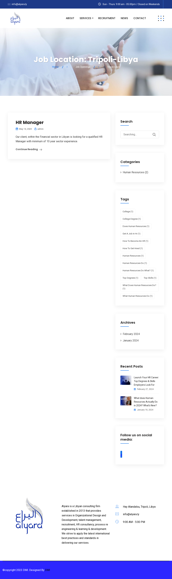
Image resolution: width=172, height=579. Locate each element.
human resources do (135, 263)
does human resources (136, 226)
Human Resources (133, 172)
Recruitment (106, 18)
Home (55, 67)
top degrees (130, 278)
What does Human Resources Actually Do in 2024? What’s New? (146, 402)
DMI (47, 570)
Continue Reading (27, 149)
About (70, 18)
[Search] (156, 132)
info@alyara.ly (19, 4)
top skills (150, 278)
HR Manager (30, 122)
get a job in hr (131, 233)
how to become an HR (135, 241)
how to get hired (133, 248)
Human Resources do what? (138, 270)
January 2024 (131, 340)
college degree (132, 219)
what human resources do (138, 296)
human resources (133, 255)
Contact (139, 18)
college (128, 211)
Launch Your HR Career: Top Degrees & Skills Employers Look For (146, 381)
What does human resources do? (139, 287)
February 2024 (131, 334)
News (124, 18)
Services (85, 18)
